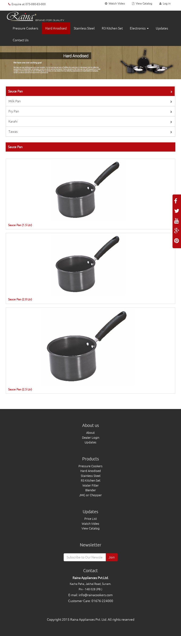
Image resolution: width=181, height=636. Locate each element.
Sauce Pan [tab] (15, 91)
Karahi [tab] (12, 121)
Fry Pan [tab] (13, 111)
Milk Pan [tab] (14, 101)
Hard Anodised (56, 28)
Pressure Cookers (25, 28)
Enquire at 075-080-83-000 (29, 4)
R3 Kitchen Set (112, 28)
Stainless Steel (84, 28)
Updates (162, 28)
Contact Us (21, 40)
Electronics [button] (138, 28)
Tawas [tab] (13, 131)
